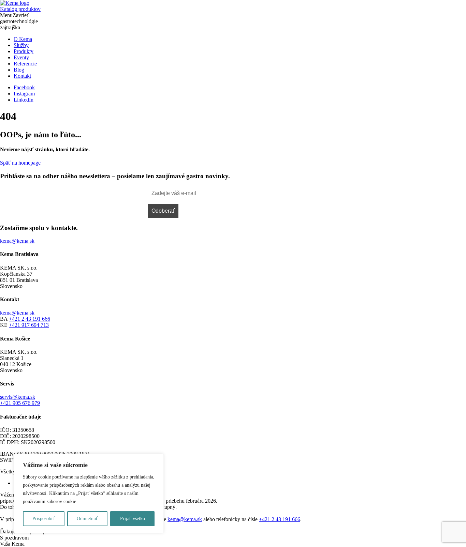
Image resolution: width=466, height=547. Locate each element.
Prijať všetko (132, 518)
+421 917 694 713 (29, 325)
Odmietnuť (87, 518)
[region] (89, 493)
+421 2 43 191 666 (29, 319)
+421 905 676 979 (20, 403)
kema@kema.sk (17, 313)
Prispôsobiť (43, 518)
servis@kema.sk (17, 397)
